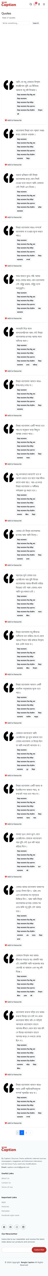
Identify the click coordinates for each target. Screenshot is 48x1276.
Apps (4, 1202)
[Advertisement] (24, 50)
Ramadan (6, 1211)
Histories (5, 1206)
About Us (5, 1178)
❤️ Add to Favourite (13, 120)
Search (36, 23)
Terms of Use (7, 1187)
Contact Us (6, 1183)
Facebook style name (10, 1215)
